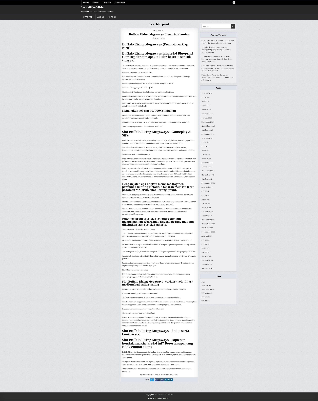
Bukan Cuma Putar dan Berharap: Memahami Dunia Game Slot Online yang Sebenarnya (217, 77)
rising (176, 375)
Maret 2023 (206, 256)
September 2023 (208, 232)
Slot (203, 282)
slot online (205, 297)
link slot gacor (207, 293)
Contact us (107, 2)
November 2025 (208, 126)
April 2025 (205, 154)
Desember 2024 (207, 171)
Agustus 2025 (206, 138)
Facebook (160, 380)
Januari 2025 (206, 167)
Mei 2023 (205, 248)
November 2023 (208, 224)
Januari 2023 (206, 265)
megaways (169, 375)
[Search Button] (234, 2)
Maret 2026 (206, 110)
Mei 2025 (205, 150)
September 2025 (208, 134)
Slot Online (159, 30)
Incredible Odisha (92, 7)
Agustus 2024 (206, 187)
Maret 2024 (206, 207)
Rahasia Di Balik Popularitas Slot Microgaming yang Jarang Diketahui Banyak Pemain (215, 49)
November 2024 (208, 175)
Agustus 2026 (206, 93)
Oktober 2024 (207, 179)
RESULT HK (206, 286)
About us (96, 2)
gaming (163, 375)
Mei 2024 (205, 199)
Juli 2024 (205, 191)
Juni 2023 (205, 244)
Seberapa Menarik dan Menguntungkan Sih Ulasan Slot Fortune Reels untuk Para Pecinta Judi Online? (217, 68)
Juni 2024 (205, 195)
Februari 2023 (207, 260)
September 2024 (208, 183)
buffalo (157, 375)
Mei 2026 (205, 102)
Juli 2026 (205, 97)
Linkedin (170, 380)
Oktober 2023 (207, 228)
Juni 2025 (205, 146)
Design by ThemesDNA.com (159, 398)
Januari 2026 (206, 118)
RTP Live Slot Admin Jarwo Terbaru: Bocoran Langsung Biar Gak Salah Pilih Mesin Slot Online (216, 59)
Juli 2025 (205, 142)
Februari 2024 (207, 211)
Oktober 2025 (207, 130)
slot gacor (205, 301)
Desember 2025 (207, 122)
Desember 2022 (207, 268)
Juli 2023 (205, 240)
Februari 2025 (207, 163)
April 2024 (205, 203)
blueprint (150, 375)
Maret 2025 (206, 159)
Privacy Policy (120, 2)
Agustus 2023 (206, 236)
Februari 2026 (207, 114)
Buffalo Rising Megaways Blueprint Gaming (159, 34)
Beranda (86, 2)
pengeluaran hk (207, 289)
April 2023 (205, 252)
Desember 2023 (207, 220)
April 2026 (205, 106)
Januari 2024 (206, 216)
